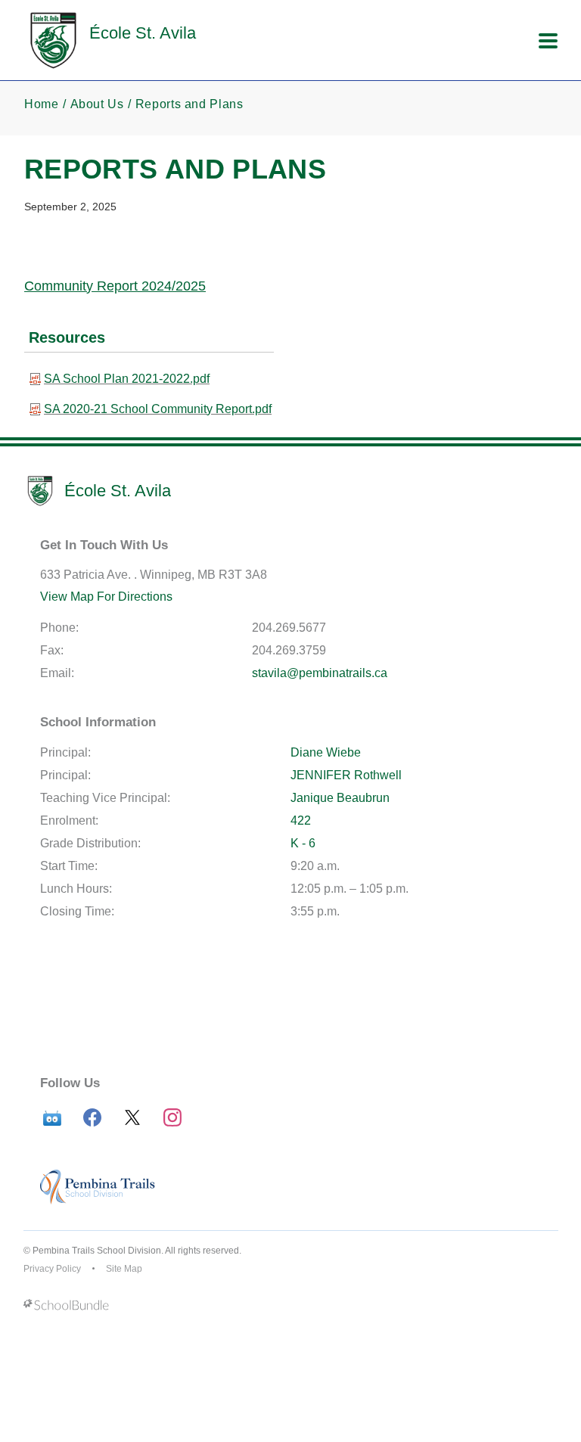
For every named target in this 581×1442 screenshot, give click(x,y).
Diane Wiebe (325, 752)
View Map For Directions (106, 596)
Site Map (124, 1268)
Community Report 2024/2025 (115, 286)
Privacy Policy (52, 1268)
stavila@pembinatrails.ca (319, 673)
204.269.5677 (289, 627)
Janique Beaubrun (340, 797)
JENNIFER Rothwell (346, 775)
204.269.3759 (289, 650)
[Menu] (548, 40)
